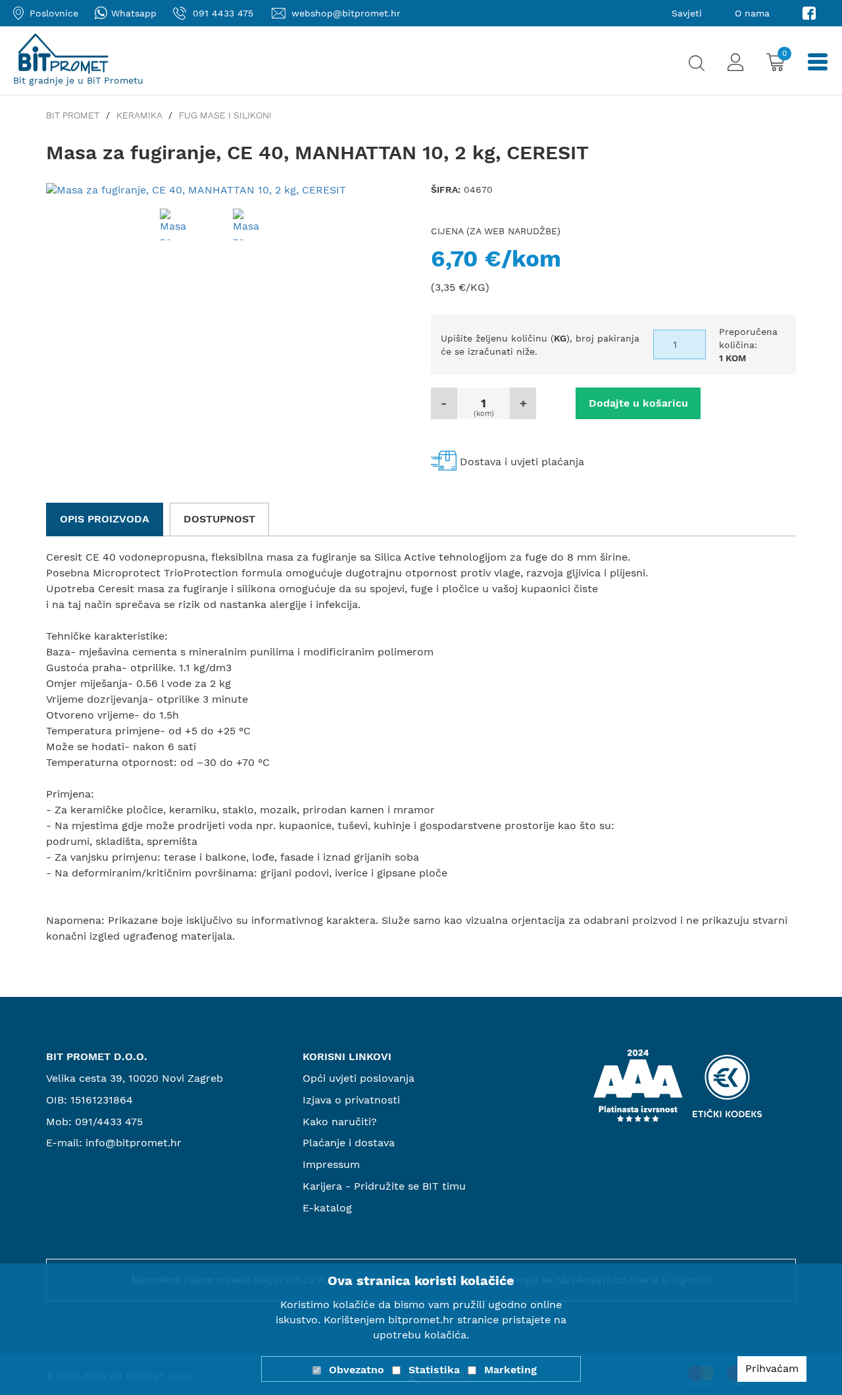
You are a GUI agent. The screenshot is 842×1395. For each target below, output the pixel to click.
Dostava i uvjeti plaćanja (522, 461)
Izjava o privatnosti (351, 1100)
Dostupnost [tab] (219, 519)
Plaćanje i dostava (349, 1142)
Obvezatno (356, 1369)
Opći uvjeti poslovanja (358, 1078)
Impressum (331, 1164)
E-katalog (327, 1208)
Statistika (434, 1369)
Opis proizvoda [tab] (104, 519)
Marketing (510, 1369)
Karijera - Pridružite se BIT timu (384, 1186)
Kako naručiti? (340, 1121)
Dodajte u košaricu (638, 403)
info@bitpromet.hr (134, 1142)
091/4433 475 (109, 1121)
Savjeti (687, 13)
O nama (752, 13)
